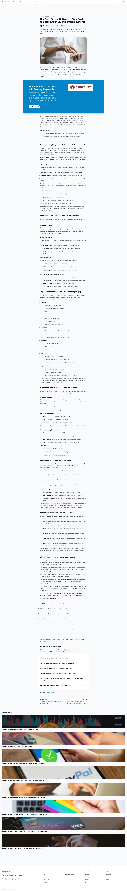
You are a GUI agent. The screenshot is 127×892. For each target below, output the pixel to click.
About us (87, 874)
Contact (66, 876)
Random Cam (47, 879)
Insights (87, 876)
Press (86, 879)
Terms (107, 879)
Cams (45, 874)
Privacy (107, 876)
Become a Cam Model (69, 874)
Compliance (108, 874)
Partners (87, 882)
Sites (45, 876)
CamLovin (6, 2)
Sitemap (45, 882)
